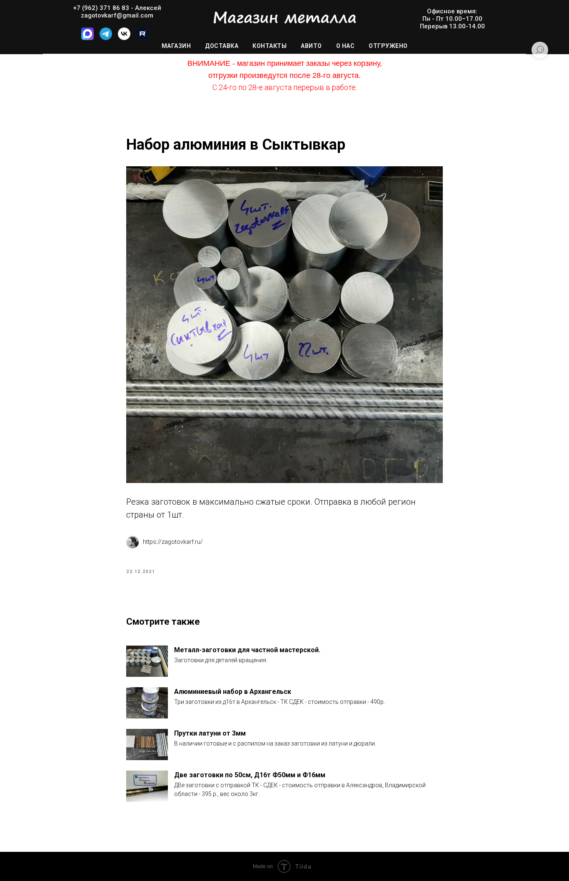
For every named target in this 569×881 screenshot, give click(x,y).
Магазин (176, 46)
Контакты (269, 46)
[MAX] (87, 37)
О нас (345, 46)
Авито (311, 46)
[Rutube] (142, 37)
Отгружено (388, 46)
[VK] (124, 37)
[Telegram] (106, 37)
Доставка (221, 46)
